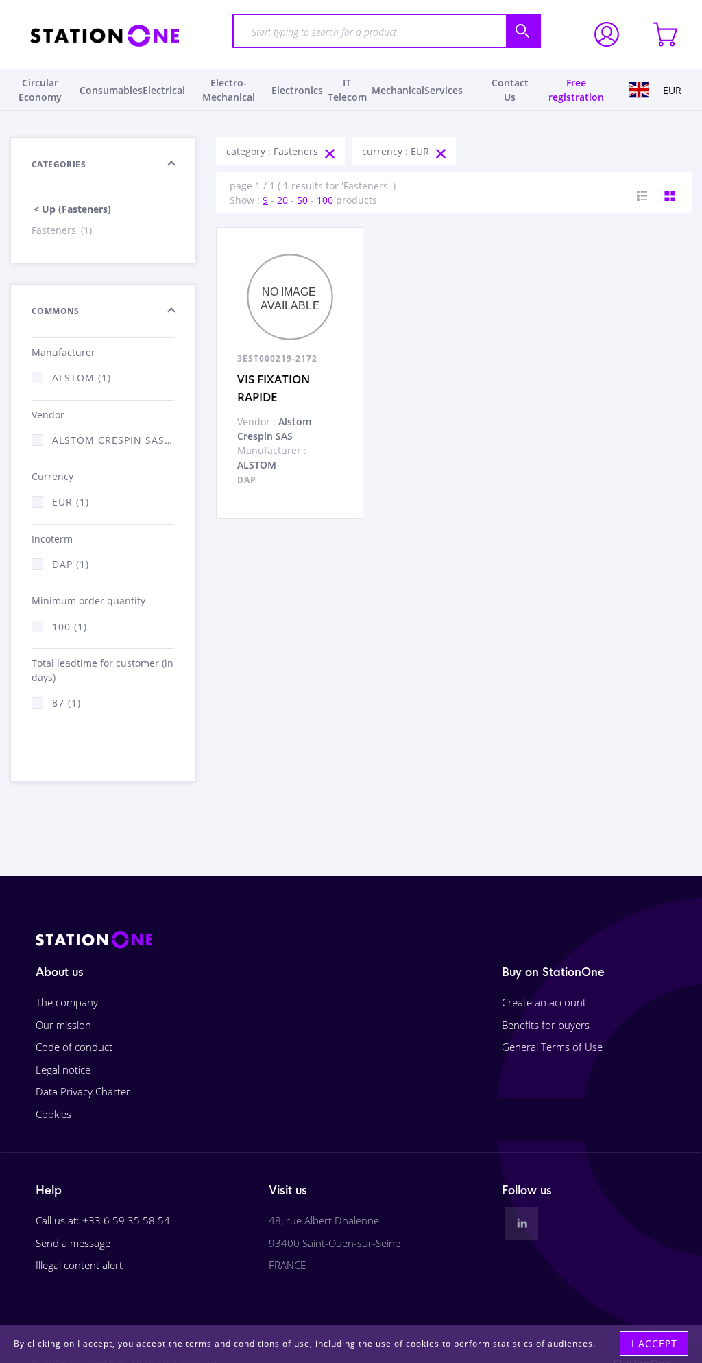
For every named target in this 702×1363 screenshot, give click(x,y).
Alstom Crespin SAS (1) (113, 440)
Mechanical (398, 90)
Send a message (73, 1243)
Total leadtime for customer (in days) (102, 670)
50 (302, 199)
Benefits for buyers (546, 1025)
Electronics (297, 90)
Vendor (48, 414)
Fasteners (62, 230)
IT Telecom (347, 90)
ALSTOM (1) (81, 377)
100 (325, 199)
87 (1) (66, 702)
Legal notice (63, 1069)
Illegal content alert (79, 1265)
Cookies (53, 1114)
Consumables (111, 90)
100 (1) (69, 626)
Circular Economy (40, 90)
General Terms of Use (552, 1047)
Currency (52, 476)
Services (443, 90)
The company (67, 1002)
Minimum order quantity (88, 600)
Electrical (164, 90)
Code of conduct (74, 1047)
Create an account (544, 1002)
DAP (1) (70, 564)
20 (282, 199)
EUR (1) (70, 501)
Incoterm (52, 538)
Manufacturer (63, 352)
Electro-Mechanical (228, 90)
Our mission (63, 1025)
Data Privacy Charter (83, 1091)
